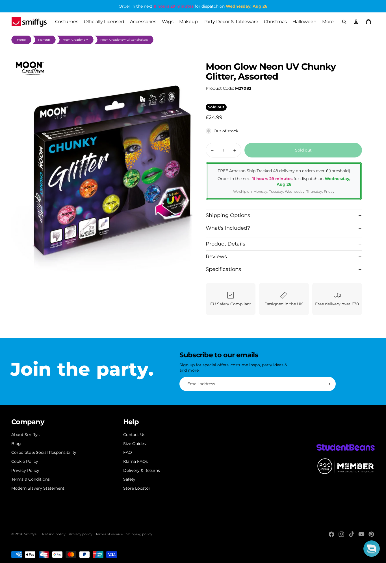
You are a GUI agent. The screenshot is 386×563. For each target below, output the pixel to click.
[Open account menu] (356, 22)
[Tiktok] (351, 534)
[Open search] (344, 22)
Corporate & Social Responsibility (43, 452)
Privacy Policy (25, 470)
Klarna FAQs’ (136, 461)
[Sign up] (328, 384)
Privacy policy (80, 534)
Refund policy (54, 534)
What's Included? (228, 228)
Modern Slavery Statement (37, 488)
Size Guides (134, 443)
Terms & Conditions (30, 479)
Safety (129, 479)
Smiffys (30, 534)
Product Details (225, 244)
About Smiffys (25, 434)
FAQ (127, 452)
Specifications (223, 269)
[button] (371, 548)
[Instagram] (341, 534)
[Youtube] (361, 534)
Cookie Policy (24, 461)
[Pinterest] (371, 534)
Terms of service (109, 534)
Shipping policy (139, 534)
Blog (16, 443)
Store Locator (136, 488)
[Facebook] (331, 534)
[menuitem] (328, 22)
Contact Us (134, 434)
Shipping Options (228, 215)
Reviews (216, 256)
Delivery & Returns (141, 470)
